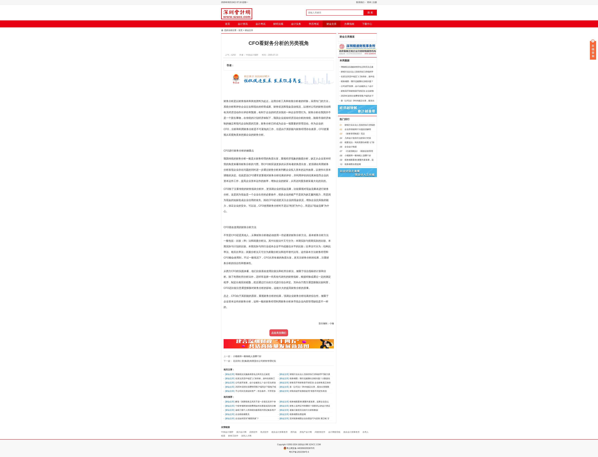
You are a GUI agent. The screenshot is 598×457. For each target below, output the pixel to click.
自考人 (366, 432)
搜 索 (370, 12)
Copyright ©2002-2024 (287, 444)
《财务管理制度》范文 (355, 134)
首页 (227, 24)
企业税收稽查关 (242, 414)
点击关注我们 (278, 333)
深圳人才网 (246, 436)
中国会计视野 (227, 432)
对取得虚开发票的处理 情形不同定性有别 (308, 391)
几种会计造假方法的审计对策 (358, 138)
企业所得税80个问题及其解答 (358, 129)
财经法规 (278, 24)
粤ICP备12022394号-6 (299, 452)
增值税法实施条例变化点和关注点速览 (252, 374)
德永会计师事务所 (279, 432)
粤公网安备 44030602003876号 (301, 448)
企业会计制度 (351, 147)
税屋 (223, 436)
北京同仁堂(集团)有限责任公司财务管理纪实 (254, 361)
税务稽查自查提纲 (298, 414)
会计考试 (261, 24)
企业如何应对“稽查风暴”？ (247, 418)
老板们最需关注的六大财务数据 (304, 410)
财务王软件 (233, 436)
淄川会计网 (241, 432)
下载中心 (367, 24)
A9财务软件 (320, 432)
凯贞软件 (264, 432)
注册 (375, 2)
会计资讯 (243, 24)
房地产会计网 (306, 432)
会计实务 (296, 24)
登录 (369, 2)
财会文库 (332, 24)
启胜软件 (253, 432)
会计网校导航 (334, 432)
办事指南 (349, 24)
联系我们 (360, 2)
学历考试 (314, 24)
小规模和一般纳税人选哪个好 (246, 356)
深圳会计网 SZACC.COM (309, 444)
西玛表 (294, 432)
